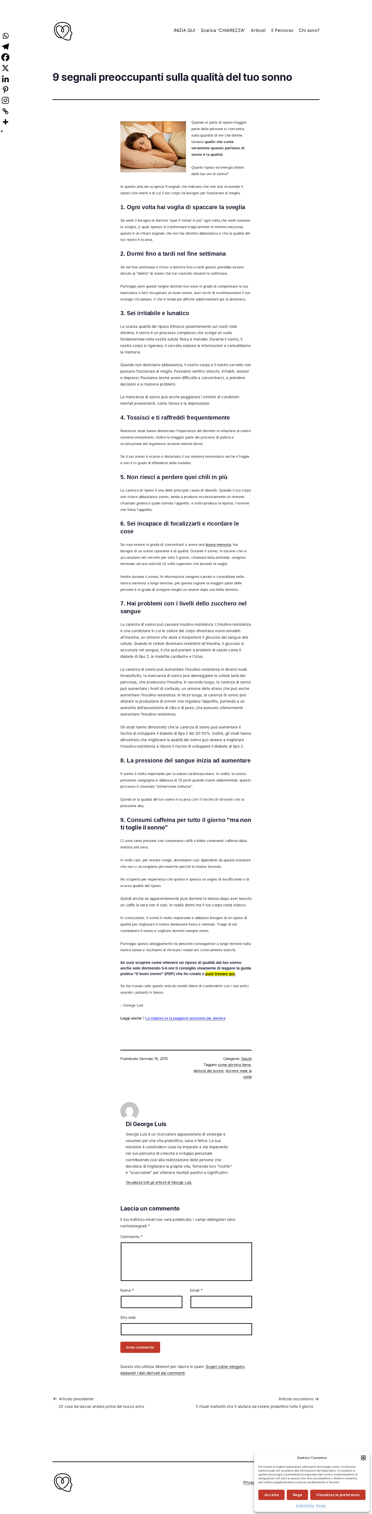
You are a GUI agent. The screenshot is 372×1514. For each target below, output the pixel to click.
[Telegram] (5, 46)
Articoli (258, 30)
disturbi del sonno (208, 1071)
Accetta (271, 1495)
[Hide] (1, 131)
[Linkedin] (5, 78)
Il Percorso (282, 30)
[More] (5, 122)
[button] (363, 1458)
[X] (5, 68)
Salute (246, 1059)
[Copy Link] (5, 111)
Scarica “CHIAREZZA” (223, 30)
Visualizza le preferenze (338, 1495)
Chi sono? (309, 30)
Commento (131, 1237)
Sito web (128, 1317)
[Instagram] (5, 100)
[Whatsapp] (5, 35)
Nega (297, 1495)
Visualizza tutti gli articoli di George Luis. (159, 1182)
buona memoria (218, 545)
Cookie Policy (305, 1505)
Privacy (321, 1505)
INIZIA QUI (184, 30)
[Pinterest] (5, 89)
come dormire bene (234, 1065)
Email (196, 1290)
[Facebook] (5, 57)
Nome (127, 1290)
